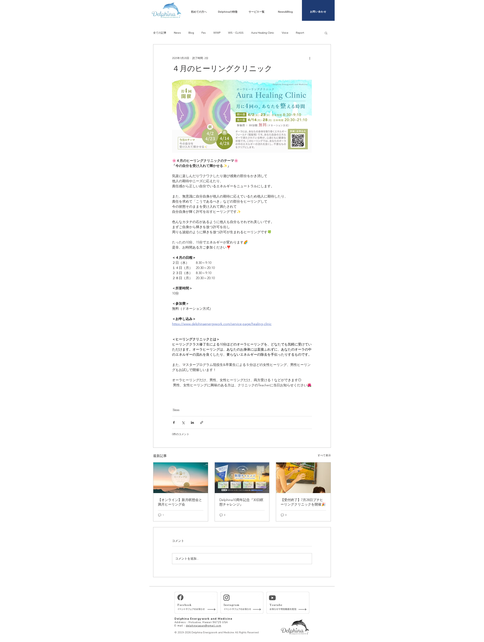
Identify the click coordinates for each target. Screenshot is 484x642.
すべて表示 (324, 455)
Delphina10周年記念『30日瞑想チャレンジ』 (241, 502)
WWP (216, 33)
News (177, 33)
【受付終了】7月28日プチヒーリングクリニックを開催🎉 (303, 502)
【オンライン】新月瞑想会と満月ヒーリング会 (180, 502)
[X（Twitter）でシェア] (183, 422)
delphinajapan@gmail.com (203, 625)
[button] (256, 11)
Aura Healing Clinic (262, 33)
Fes (204, 33)
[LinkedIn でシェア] (192, 422)
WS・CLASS (236, 33)
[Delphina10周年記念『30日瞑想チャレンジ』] (242, 477)
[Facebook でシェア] (174, 422)
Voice (285, 33)
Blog (191, 33)
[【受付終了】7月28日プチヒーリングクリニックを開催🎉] (303, 477)
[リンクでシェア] (201, 422)
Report (300, 33)
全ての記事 (159, 33)
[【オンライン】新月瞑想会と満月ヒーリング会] (180, 477)
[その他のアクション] (309, 58)
